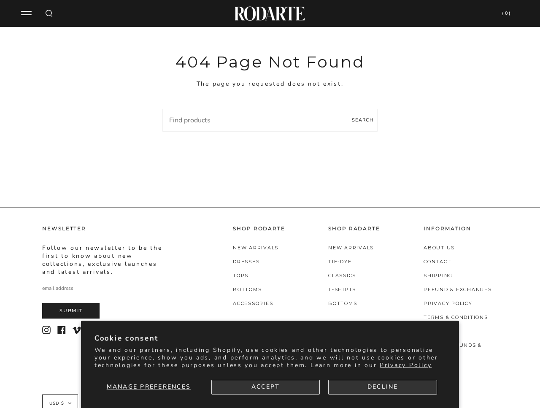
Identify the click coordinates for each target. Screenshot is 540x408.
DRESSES (246, 262)
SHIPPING (438, 275)
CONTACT (437, 262)
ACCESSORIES (253, 303)
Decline (382, 387)
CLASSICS (342, 275)
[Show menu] (27, 13)
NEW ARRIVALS (255, 248)
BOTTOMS (247, 289)
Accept (265, 387)
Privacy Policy (406, 365)
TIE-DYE (339, 262)
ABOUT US (439, 248)
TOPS (240, 275)
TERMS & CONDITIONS (456, 317)
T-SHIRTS (342, 289)
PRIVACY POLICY (448, 303)
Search (362, 120)
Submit (71, 310)
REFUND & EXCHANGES (458, 289)
